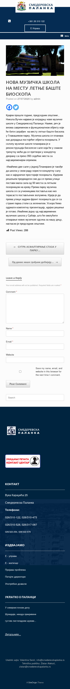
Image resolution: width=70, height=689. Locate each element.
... (20, 634)
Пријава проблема (15, 569)
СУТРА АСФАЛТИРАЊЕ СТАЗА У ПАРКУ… (35, 248)
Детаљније (12, 634)
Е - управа (11, 556)
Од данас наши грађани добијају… (35, 262)
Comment (11, 291)
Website (10, 354)
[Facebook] (9, 107)
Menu (67, 36)
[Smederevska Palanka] (35, 7)
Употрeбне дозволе (16, 583)
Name (9, 328)
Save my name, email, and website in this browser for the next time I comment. (49, 371)
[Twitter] (16, 107)
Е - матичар (11, 562)
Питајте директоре (15, 576)
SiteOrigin (32, 682)
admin (37, 98)
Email (9, 341)
